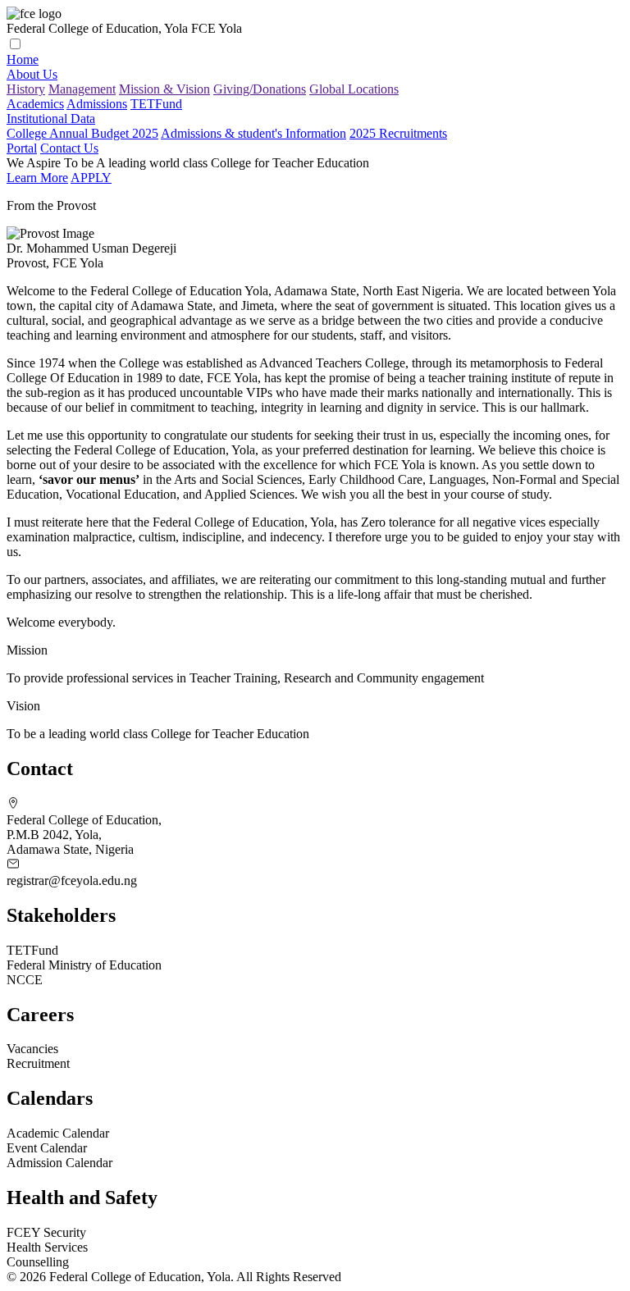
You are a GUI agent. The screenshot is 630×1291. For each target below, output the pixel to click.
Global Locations (354, 89)
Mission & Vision (164, 89)
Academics (35, 104)
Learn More (37, 178)
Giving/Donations (259, 89)
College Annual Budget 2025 (82, 133)
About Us (32, 74)
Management (82, 89)
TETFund (156, 104)
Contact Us (69, 148)
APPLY (91, 178)
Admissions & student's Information (253, 133)
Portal (22, 148)
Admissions (96, 104)
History (26, 89)
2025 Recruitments (398, 133)
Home (23, 59)
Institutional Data (51, 118)
